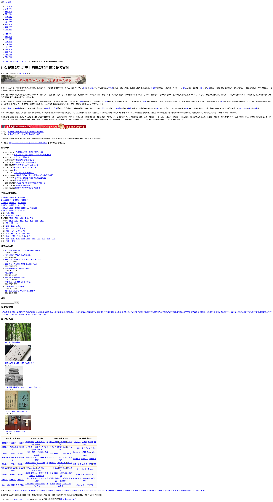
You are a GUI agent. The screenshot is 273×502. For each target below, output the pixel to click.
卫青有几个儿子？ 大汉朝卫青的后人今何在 (24, 134)
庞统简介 (20, 468)
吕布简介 (4, 453)
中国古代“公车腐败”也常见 (24, 173)
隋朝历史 (4, 205)
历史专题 (8, 55)
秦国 (250, 108)
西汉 (7, 223)
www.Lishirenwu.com (21, 499)
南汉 (43, 239)
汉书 (84, 88)
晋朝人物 (8, 27)
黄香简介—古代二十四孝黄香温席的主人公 (21, 264)
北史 (91, 474)
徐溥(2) (175, 312)
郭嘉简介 (4, 447)
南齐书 (84, 464)
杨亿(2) (207, 312)
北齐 (23, 233)
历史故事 (8, 57)
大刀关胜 (36, 447)
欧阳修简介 (61, 447)
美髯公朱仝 (29, 484)
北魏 (7, 233)
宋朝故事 (120, 491)
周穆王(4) (144, 312)
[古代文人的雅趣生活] (18, 340)
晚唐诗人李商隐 (55, 457)
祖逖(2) (82, 312)
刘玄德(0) (195, 312)
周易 (84, 478)
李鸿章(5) (107, 312)
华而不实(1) (75, 312)
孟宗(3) (7, 314)
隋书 (82, 474)
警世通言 (92, 459)
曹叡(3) (113, 312)
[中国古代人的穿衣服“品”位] (18, 429)
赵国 (31, 221)
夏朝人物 (8, 9)
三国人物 (8, 24)
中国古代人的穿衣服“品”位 (24, 160)
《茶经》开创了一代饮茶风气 (25, 162)
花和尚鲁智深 (40, 484)
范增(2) (239, 312)
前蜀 (7, 239)
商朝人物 (8, 12)
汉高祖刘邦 (66, 484)
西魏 (18, 233)
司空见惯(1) (43, 314)
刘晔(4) (29, 314)
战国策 (118, 108)
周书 (78, 474)
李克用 (110, 88)
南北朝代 (8, 30)
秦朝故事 (51, 491)
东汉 (18, 223)
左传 (84, 481)
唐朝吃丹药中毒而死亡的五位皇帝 (27, 188)
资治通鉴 (76, 459)
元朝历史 (4, 210)
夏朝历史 (4, 198)
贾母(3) (138, 312)
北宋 (13, 241)
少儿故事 (176, 491)
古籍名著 (8, 52)
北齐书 (83, 469)
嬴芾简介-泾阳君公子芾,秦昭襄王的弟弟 (20, 291)
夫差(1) (170, 312)
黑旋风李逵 (29, 473)
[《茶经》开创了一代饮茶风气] (17, 409)
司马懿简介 (5, 457)
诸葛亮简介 (13, 447)
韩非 (222, 101)
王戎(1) (101, 312)
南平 (48, 239)
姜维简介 (4, 474)
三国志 (93, 448)
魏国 (36, 221)
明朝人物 (8, 47)
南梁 (18, 231)
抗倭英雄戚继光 (55, 478)
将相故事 (160, 491)
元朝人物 (8, 44)
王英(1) (17, 314)
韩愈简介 (52, 463)
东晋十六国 (20, 228)
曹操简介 (4, 443)
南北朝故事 (84, 491)
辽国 (11, 208)
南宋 (7, 241)
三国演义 (77, 442)
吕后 (208, 88)
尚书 (75, 478)
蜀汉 (13, 226)
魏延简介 (12, 480)
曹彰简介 (20, 480)
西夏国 (17, 208)
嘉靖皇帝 (63, 481)
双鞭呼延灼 (29, 457)
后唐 (13, 236)
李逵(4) (26, 312)
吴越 (28, 239)
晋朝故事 (75, 491)
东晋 (13, 228)
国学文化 (23, 61)
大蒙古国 (33, 208)
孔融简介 (4, 480)
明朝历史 (12, 210)
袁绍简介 (12, 453)
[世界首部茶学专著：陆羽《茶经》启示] (18, 361)
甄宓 (8, 485)
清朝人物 (8, 49)
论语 (78, 485)
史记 (103, 108)
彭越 (91, 88)
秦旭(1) (126, 312)
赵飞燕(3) (132, 312)
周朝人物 (8, 14)
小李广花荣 (39, 457)
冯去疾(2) (233, 312)
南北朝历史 (22, 203)
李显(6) (165, 312)
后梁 (7, 236)
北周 (28, 233)
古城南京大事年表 (21, 180)
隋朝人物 (8, 34)
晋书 (74, 464)
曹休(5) (212, 312)
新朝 (13, 223)
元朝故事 (128, 491)
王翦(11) (23, 314)
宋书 (79, 464)
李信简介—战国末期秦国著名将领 (18, 282)
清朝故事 (144, 491)
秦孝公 (10, 108)
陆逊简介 (4, 468)
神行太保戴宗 (30, 463)
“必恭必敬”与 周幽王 (22, 185)
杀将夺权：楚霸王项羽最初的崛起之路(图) (30, 178)
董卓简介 (20, 464)
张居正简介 (53, 442)
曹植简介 (4, 464)
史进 (41, 444)
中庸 (91, 485)
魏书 (78, 469)
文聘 (13, 485)
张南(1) (38, 312)
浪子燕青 (28, 447)
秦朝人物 (8, 19)
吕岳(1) (12, 314)
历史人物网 (5, 61)
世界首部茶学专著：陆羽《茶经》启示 (28, 152)
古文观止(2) (265, 312)
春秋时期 (9, 215)
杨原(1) (9, 312)
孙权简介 (20, 443)
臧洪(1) (3, 312)
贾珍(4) (226, 312)
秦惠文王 (48, 108)
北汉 (53, 239)
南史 (87, 474)
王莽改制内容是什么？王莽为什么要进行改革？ (26, 132)
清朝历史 (21, 210)
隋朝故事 (93, 491)
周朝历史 (21, 198)
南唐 (23, 239)
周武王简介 (9, 273)
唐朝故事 (101, 491)
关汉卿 (65, 478)
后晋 (18, 236)
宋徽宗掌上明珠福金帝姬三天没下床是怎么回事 (23, 260)
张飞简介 (20, 453)
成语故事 (168, 491)
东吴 (18, 226)
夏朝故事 (16, 491)
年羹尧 (58, 484)
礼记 (79, 478)
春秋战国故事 (42, 491)
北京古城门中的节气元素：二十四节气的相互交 (23, 387)
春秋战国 (8, 17)
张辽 (3, 485)
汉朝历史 (24, 200)
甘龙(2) (21, 312)
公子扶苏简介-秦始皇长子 (14, 286)
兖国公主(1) (219, 312)
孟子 (82, 485)
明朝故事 (136, 491)
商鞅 (18, 108)
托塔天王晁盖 (31, 468)
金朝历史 (24, 208)
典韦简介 (20, 474)
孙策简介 (12, 470)
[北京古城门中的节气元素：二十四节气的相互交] (14, 385)
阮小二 (38, 465)
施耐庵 (60, 486)
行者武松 (40, 452)
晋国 (21, 218)
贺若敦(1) (67, 312)
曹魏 (7, 226)
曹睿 (17, 485)
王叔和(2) (44, 312)
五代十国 (8, 39)
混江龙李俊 (41, 463)
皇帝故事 (152, 491)
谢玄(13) (32, 312)
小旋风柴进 (29, 478)
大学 (87, 485)
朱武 (40, 470)
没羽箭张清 (40, 476)
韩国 (42, 221)
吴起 (240, 108)
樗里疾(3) (188, 312)
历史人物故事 (186, 491)
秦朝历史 (16, 200)
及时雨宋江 (29, 442)
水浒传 (90, 442)
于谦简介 (62, 442)
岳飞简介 (52, 447)
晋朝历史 (12, 203)
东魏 (13, 233)
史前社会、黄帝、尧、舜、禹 (25, 168)
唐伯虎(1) (158, 312)
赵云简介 (14, 457)
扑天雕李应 (39, 478)
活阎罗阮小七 (42, 468)
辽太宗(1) (245, 312)
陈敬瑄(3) (151, 312)
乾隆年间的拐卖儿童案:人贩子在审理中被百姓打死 (34, 175)
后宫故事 (196, 491)
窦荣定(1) (252, 312)
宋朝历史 (4, 208)
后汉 (23, 236)
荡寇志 (90, 469)
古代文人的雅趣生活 (21, 157)
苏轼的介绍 (61, 463)
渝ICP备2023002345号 (68, 499)
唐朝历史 (12, 205)
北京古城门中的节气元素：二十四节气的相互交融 (32, 155)
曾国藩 (52, 484)
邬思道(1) (181, 312)
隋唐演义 (76, 452)
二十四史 (77, 448)
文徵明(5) (35, 314)
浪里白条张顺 (38, 449)
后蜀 (13, 239)
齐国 (82, 101)
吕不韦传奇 (53, 468)
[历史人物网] (6, 2)
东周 (157, 108)
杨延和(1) (88, 312)
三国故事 (67, 491)
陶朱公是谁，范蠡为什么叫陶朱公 (18, 255)
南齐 (13, 231)
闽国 (33, 239)
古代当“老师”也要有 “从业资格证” (26, 165)
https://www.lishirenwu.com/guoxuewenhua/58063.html (28, 143)
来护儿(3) (95, 312)
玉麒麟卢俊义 (40, 442)
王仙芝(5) (119, 312)
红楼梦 (84, 442)
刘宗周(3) (60, 312)
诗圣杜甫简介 (66, 453)
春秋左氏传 (91, 478)
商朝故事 (24, 491)
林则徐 (61, 473)
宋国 (16, 218)
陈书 (95, 464)
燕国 (26, 221)
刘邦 (201, 88)
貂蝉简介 (12, 468)
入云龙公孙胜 (30, 452)
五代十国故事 (111, 491)
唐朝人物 (8, 37)
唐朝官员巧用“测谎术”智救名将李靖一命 (30, 183)
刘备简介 (12, 443)
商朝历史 (12, 198)
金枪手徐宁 (39, 473)
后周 (28, 236)
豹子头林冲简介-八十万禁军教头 (17, 268)
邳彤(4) (258, 312)
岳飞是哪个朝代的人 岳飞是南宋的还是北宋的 (22, 251)
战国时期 (18, 215)
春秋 (15, 170)
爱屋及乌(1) (52, 312)
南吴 (18, 239)
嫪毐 (255, 108)
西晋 (7, 228)
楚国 (106, 101)
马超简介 (12, 474)
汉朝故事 (59, 491)
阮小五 (34, 470)
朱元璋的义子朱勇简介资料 (15, 277)
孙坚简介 (12, 464)
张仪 (51, 473)
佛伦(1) (202, 312)
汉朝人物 (8, 22)
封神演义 (84, 459)
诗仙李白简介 (55, 453)
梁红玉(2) (15, 312)
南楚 (38, 239)
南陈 (23, 231)
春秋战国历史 (6, 200)
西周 (7, 213)
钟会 (22, 485)
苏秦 (245, 108)
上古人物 (8, 6)
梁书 (90, 464)
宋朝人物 (8, 42)
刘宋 (7, 231)
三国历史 (4, 203)
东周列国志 (85, 452)
